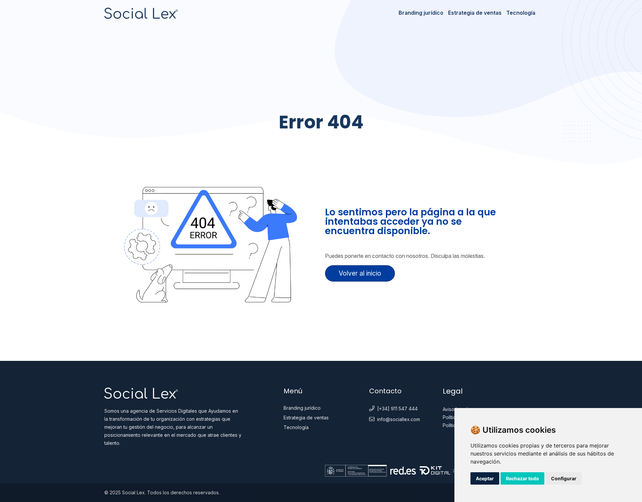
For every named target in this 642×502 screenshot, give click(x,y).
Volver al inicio (360, 273)
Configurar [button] (563, 478)
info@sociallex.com (398, 419)
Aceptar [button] (485, 478)
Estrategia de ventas (475, 12)
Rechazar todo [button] (522, 478)
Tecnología (520, 12)
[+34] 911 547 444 (397, 408)
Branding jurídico (421, 12)
